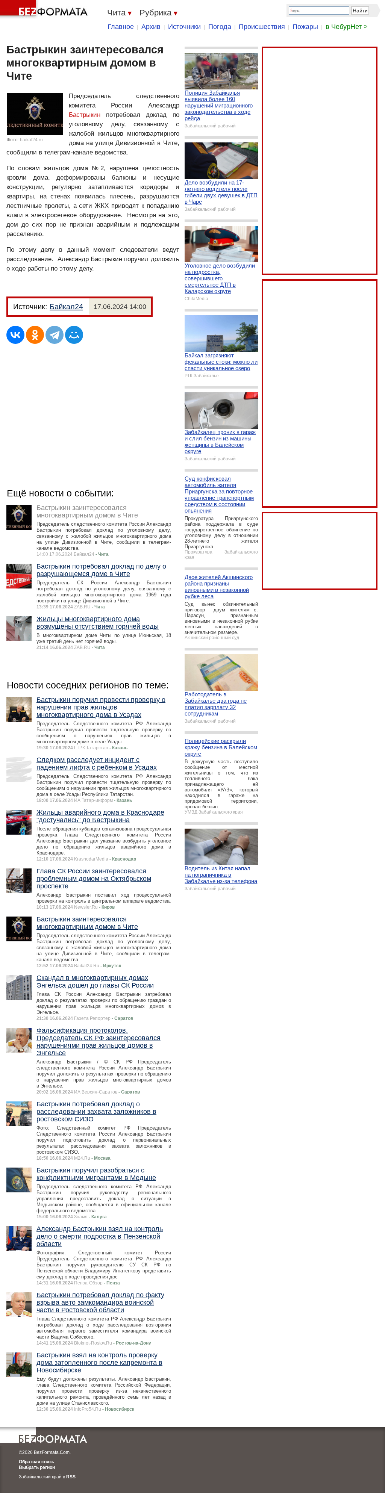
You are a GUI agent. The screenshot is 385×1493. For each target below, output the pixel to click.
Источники (184, 26)
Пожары (305, 26)
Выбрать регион (37, 1467)
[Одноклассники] (35, 335)
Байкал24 (66, 307)
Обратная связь (36, 1461)
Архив (151, 26)
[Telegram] (54, 335)
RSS (71, 1476)
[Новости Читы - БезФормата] (45, 9)
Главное (121, 26)
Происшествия (262, 26)
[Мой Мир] (74, 335)
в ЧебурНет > (347, 26)
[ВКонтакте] (15, 335)
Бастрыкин (84, 114)
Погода (219, 26)
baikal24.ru (31, 139)
